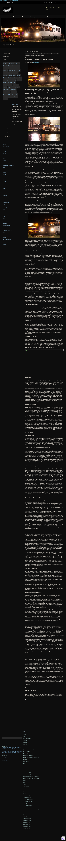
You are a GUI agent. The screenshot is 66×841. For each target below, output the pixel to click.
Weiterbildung (25, 816)
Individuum (11, 70)
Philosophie (19, 80)
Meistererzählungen (14, 72)
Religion (9, 87)
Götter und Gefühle (39, 53)
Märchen (18, 75)
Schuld (4, 214)
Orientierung (10, 77)
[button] (63, 838)
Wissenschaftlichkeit (7, 239)
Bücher (25, 784)
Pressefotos (25, 759)
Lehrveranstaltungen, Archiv (29, 811)
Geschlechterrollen (15, 65)
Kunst (4, 169)
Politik (4, 200)
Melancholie (5, 186)
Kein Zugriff (25, 744)
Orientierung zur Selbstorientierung (9, 80)
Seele (18, 87)
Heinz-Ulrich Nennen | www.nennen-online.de (9, 0)
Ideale (14, 68)
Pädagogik (5, 87)
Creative (4, 151)
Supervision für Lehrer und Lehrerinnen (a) (31, 776)
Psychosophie (5, 207)
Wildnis (16, 94)
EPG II (27, 803)
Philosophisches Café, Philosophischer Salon (31, 757)
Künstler (4, 172)
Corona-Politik (5, 149)
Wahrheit (4, 237)
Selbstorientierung (6, 91)
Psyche (10, 84)
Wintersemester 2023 (27, 826)
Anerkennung (5, 63)
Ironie (4, 167)
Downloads (25, 740)
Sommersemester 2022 (27, 770)
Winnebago (5, 96)
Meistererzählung (6, 72)
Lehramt (4, 174)
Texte (37, 17)
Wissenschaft (11, 96)
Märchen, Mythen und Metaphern (29, 749)
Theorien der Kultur (27, 55)
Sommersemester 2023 (27, 772)
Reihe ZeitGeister (26, 761)
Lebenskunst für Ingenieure (31, 807)
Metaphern (5, 75)
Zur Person (43, 17)
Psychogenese (15, 84)
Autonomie (18, 63)
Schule (4, 216)
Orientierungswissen (17, 77)
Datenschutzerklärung (27, 738)
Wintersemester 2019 (27, 818)
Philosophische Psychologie (28, 755)
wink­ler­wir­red (36, 62)
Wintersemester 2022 (27, 824)
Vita (23, 814)
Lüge (4, 183)
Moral (4, 190)
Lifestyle (4, 181)
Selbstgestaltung (13, 89)
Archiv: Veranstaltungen (28, 795)
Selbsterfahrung (6, 89)
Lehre (4, 176)
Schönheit (5, 211)
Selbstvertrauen (14, 91)
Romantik (14, 87)
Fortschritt (5, 65)
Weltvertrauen (10, 94)
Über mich (25, 790)
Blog (14, 17)
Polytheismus (5, 84)
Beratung (32, 17)
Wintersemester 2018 (28, 801)
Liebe (19, 70)
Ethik (4, 158)
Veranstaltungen (26, 791)
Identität (17, 68)
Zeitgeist (39, 55)
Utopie (4, 232)
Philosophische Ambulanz (7, 82)
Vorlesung (5, 234)
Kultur (15, 70)
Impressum (50, 17)
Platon (15, 82)
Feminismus (5, 160)
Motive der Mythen (56, 53)
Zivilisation (42, 55)
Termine (19, 17)
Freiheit (9, 65)
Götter (4, 68)
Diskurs (4, 153)
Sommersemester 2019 (29, 799)
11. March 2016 (28, 53)
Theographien (5, 223)
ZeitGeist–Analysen (26, 828)
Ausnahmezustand (6, 142)
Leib (3, 179)
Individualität (5, 70)
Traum (4, 228)
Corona (4, 144)
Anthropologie (34, 53)
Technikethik (5, 221)
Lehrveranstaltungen (26, 748)
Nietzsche (5, 77)
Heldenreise (9, 68)
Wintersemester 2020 (27, 820)
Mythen (14, 75)
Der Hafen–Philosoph (31, 51)
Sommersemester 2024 (27, 774)
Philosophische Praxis (27, 753)
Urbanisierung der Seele (34, 55)
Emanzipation (5, 156)
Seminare (24, 765)
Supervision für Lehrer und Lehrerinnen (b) (31, 778)
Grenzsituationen (29, 805)
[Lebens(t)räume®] (44, 699)
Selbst (24, 763)
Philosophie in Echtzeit (27, 751)
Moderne (52, 53)
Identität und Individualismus (46, 53)
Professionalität (6, 202)
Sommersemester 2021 (27, 769)
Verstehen (5, 94)
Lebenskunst (25, 17)
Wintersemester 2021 (27, 822)
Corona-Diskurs (6, 146)
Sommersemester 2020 (27, 767)
